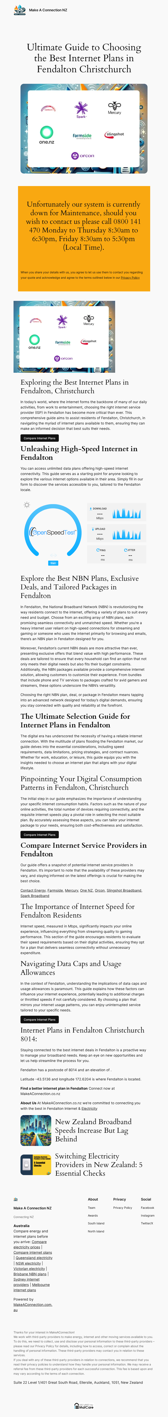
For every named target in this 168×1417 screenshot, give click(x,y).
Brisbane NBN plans (30, 1274)
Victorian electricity (29, 1269)
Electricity (89, 1108)
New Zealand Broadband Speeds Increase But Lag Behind (93, 1130)
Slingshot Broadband (124, 890)
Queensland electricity (34, 1258)
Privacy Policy (130, 277)
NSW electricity (28, 1263)
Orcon (100, 890)
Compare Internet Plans (40, 438)
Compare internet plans (33, 1252)
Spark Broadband (34, 896)
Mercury (71, 890)
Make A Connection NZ (48, 10)
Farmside (55, 890)
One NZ (86, 890)
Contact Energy (32, 890)
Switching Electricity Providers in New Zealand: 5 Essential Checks (99, 1165)
